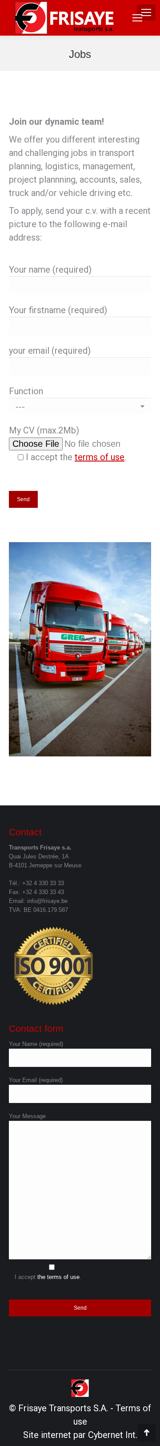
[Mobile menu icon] (137, 18)
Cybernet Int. (112, 1435)
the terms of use (58, 1277)
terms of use (99, 457)
